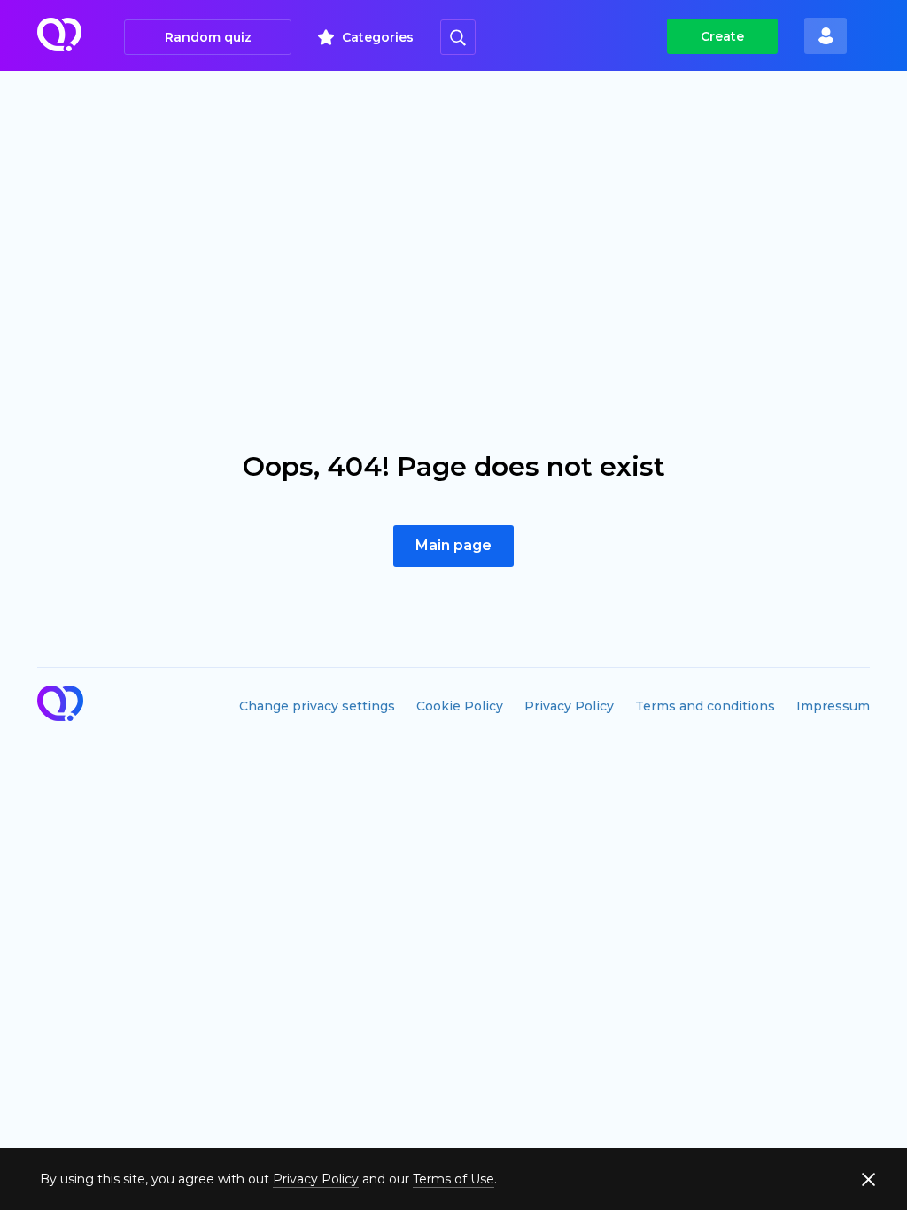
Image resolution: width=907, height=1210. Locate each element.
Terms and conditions (705, 706)
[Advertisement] (453, 204)
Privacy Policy (569, 706)
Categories (378, 37)
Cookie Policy (459, 706)
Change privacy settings (317, 706)
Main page (453, 545)
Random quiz (208, 37)
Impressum (833, 706)
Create (722, 36)
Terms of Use (453, 1179)
